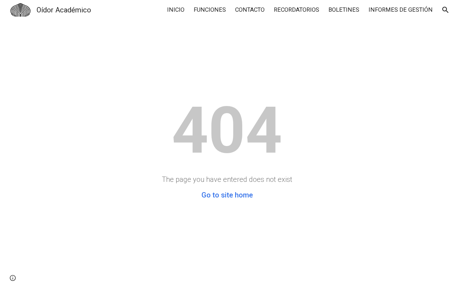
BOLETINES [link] (343, 9)
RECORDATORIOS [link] (296, 9)
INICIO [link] (175, 9)
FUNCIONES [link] (210, 9)
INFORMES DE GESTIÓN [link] (401, 9)
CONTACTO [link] (250, 9)
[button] (445, 9)
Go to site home (227, 195)
